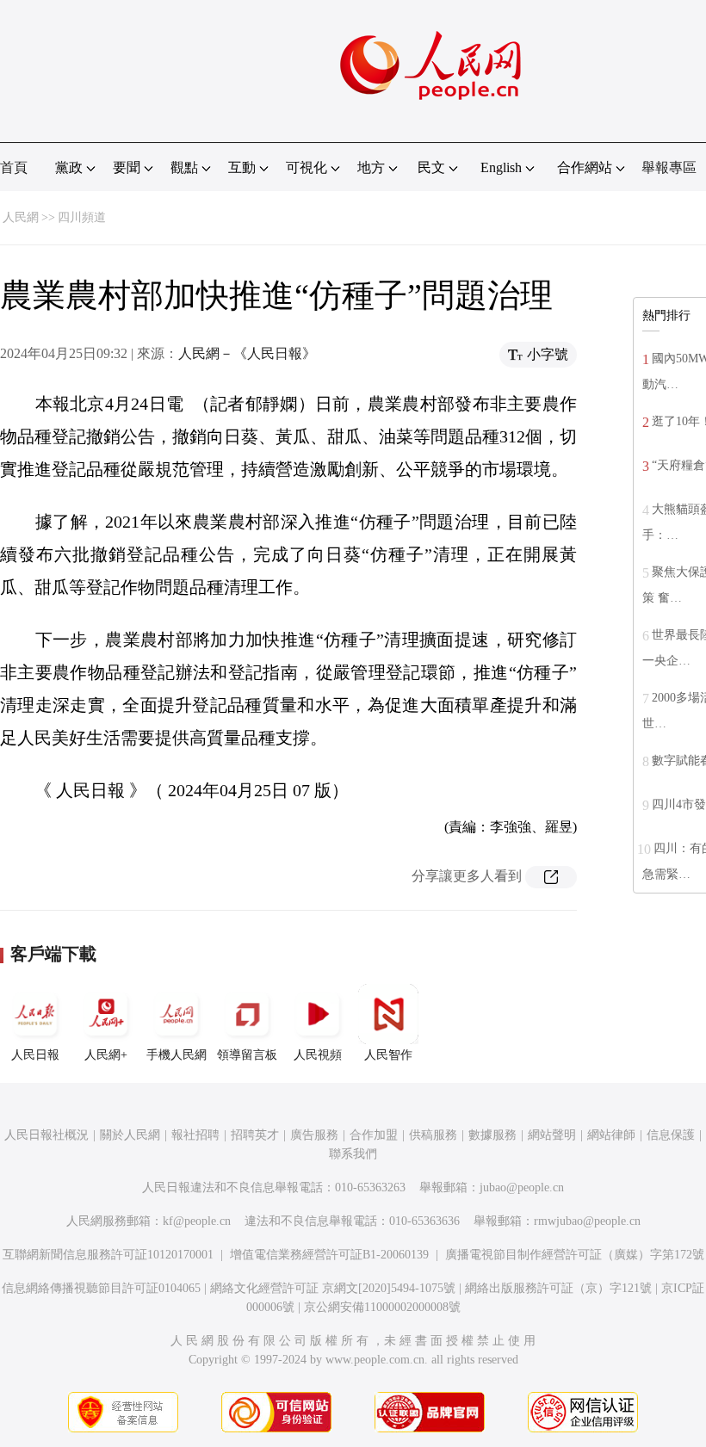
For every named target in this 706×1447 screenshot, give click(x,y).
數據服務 (492, 1135)
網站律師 (611, 1135)
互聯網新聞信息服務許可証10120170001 (108, 1254)
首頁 (14, 167)
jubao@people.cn (522, 1187)
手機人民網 (176, 1054)
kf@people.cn (197, 1221)
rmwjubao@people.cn (587, 1221)
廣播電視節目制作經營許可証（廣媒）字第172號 (574, 1254)
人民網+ (105, 1054)
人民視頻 (318, 1054)
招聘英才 (255, 1135)
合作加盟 (374, 1135)
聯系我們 (353, 1153)
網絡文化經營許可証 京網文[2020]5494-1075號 (332, 1288)
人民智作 (388, 1054)
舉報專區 (669, 167)
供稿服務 (433, 1135)
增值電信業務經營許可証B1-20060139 (329, 1254)
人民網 (21, 217)
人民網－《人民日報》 (247, 353)
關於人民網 (130, 1135)
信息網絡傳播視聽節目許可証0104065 (101, 1288)
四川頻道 (82, 217)
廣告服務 (314, 1135)
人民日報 (35, 1054)
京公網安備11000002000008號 (382, 1307)
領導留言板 (247, 1054)
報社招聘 (195, 1135)
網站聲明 (552, 1135)
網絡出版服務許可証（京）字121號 (558, 1288)
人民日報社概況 (46, 1135)
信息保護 (671, 1135)
